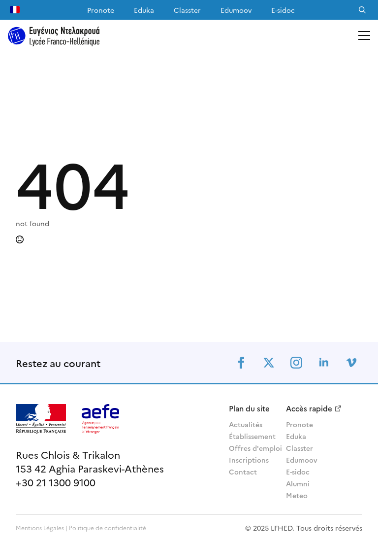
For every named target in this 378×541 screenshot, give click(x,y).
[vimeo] (351, 362)
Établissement (249, 436)
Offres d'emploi (249, 447)
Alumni (298, 483)
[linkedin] (324, 362)
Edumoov (236, 9)
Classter (187, 9)
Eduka (144, 9)
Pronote (100, 9)
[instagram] (296, 362)
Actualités (245, 424)
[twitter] (269, 362)
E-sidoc (283, 9)
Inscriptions (249, 459)
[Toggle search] (362, 10)
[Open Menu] (364, 35)
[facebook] (241, 362)
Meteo (297, 495)
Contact (243, 471)
